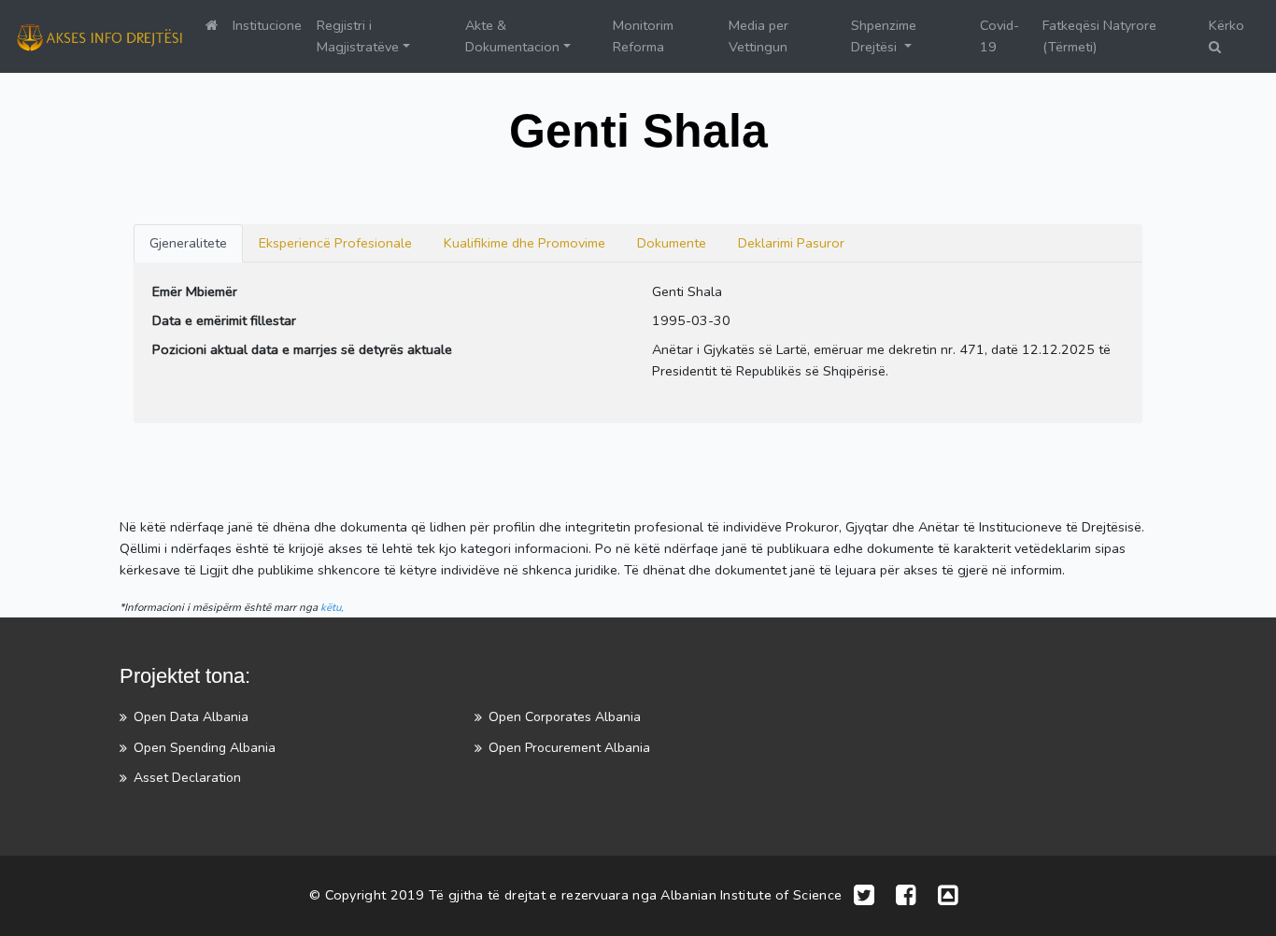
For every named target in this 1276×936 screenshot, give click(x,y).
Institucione (267, 25)
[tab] (188, 243)
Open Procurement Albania (569, 748)
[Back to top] (948, 896)
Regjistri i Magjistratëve (358, 36)
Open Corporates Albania (565, 717)
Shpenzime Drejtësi (883, 36)
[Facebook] (906, 896)
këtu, (332, 607)
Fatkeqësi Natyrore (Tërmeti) (1099, 36)
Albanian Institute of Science (751, 894)
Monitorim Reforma (643, 36)
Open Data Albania (191, 717)
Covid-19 (999, 36)
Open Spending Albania (205, 748)
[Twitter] (864, 896)
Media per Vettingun (758, 36)
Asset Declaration (187, 778)
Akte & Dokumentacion (512, 36)
